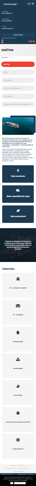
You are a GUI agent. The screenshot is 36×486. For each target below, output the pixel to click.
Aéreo (5, 72)
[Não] (34, 480)
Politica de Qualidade (18, 471)
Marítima (6, 64)
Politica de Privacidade (24, 468)
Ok (11, 483)
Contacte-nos (18, 35)
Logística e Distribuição (12, 88)
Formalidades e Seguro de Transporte (17, 104)
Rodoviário (7, 80)
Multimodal (7, 96)
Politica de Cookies (11, 468)
